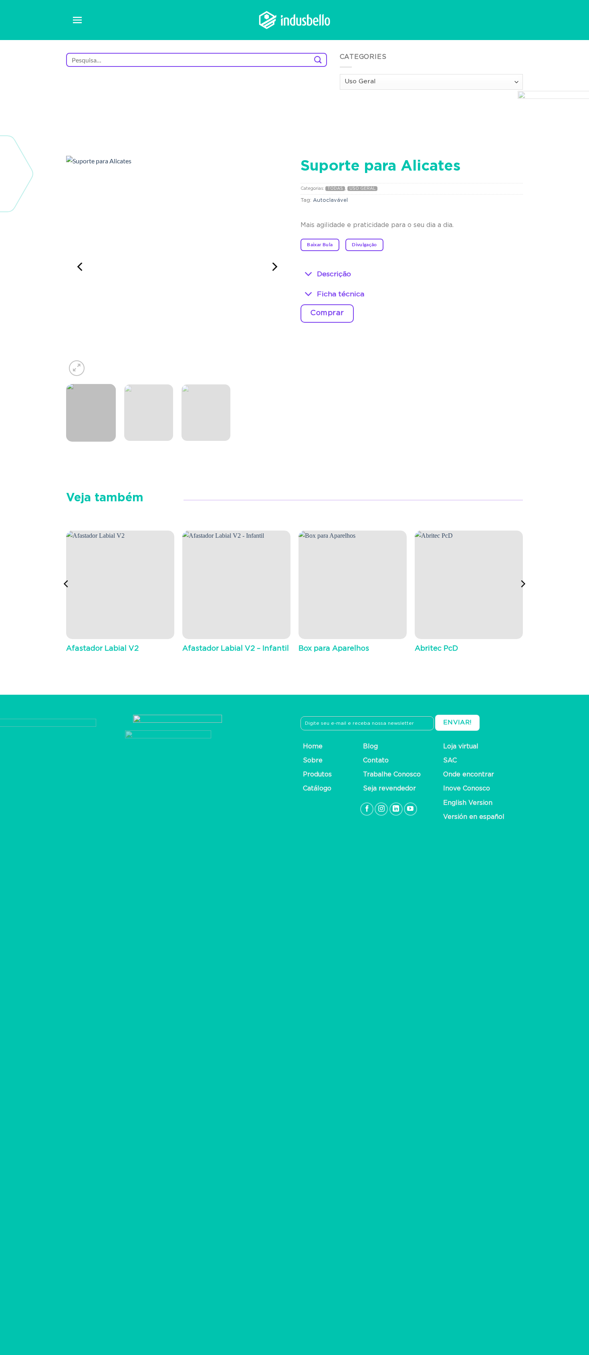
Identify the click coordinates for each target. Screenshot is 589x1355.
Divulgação (364, 244)
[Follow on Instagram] (381, 809)
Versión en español (473, 817)
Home (313, 746)
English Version (467, 803)
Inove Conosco (466, 788)
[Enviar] (318, 60)
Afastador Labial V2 (102, 648)
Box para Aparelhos (334, 648)
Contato (376, 760)
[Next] (274, 267)
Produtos (317, 774)
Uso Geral (362, 189)
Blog (370, 746)
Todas (335, 189)
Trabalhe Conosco (392, 774)
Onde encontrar (468, 774)
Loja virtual (460, 746)
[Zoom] (77, 368)
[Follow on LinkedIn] (396, 809)
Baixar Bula (320, 244)
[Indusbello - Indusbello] (294, 19)
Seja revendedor (389, 788)
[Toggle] (309, 274)
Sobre (313, 760)
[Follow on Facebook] (366, 809)
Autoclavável (330, 200)
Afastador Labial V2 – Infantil (235, 648)
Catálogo (317, 788)
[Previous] (80, 267)
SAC (450, 760)
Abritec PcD (436, 648)
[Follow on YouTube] (410, 809)
